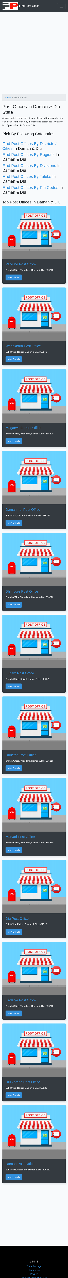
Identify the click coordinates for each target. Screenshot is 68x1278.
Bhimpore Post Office (22, 591)
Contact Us (34, 1270)
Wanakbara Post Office (23, 346)
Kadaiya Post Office (21, 1000)
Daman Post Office (20, 1164)
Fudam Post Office (20, 673)
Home (8, 97)
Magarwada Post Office (23, 428)
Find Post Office (28, 6)
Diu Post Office (17, 919)
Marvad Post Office (20, 837)
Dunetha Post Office (21, 755)
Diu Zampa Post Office (23, 1082)
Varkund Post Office (21, 264)
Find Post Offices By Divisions (29, 165)
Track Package (34, 1266)
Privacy (34, 1274)
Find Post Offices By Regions (28, 154)
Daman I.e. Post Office (23, 510)
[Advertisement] (34, 51)
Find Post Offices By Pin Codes (30, 187)
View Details (14, 277)
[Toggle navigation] (61, 6)
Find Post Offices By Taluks (26, 176)
